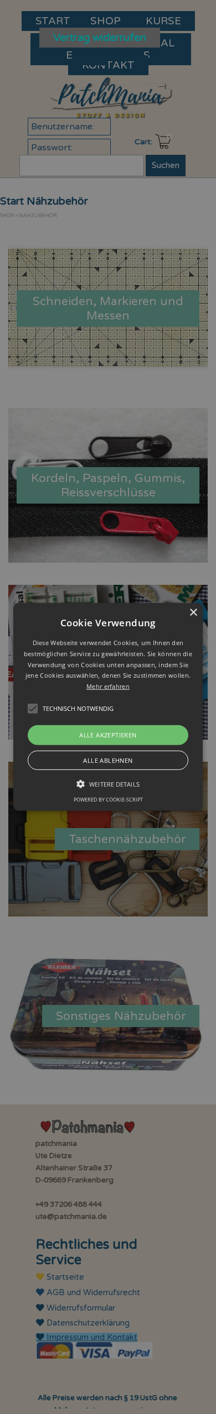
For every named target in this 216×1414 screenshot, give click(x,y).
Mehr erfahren (108, 686)
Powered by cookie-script (108, 799)
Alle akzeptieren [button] (107, 735)
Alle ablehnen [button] (107, 760)
